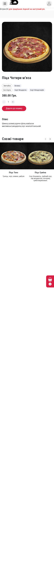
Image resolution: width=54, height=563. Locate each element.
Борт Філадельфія (37, 90)
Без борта (7, 90)
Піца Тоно (13, 172)
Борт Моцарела (20, 90)
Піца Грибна (40, 172)
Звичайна (7, 86)
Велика (17, 86)
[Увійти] (49, 4)
